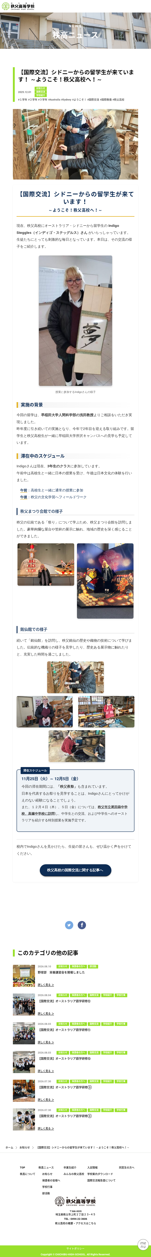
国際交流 (40, 92)
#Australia (54, 99)
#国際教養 (106, 99)
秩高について (27, 1173)
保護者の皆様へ (51, 1180)
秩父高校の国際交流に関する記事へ (75, 870)
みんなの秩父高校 (74, 1173)
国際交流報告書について (101, 1180)
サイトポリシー (75, 1248)
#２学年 (32, 99)
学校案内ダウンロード (100, 1173)
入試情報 (92, 1167)
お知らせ (40, 88)
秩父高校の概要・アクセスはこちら (75, 1223)
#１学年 (22, 99)
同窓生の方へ (126, 1167)
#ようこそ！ (79, 99)
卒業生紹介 (70, 1167)
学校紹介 (40, 95)
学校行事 (121, 995)
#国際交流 (93, 99)
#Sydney (66, 99)
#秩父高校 (118, 99)
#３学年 (42, 99)
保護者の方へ (78, 966)
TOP (22, 1167)
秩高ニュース (46, 1167)
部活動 (93, 966)
